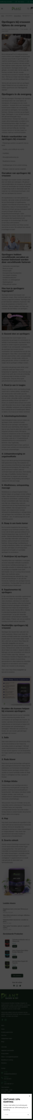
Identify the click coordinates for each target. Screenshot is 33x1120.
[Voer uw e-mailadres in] (28, 1115)
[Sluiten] (29, 1096)
